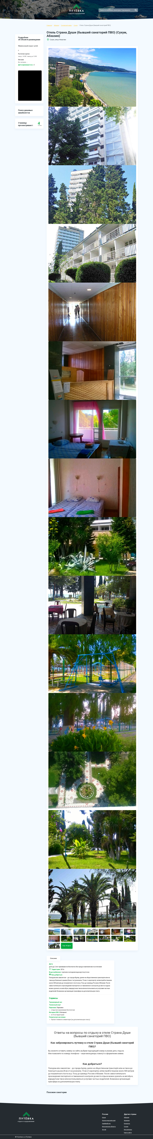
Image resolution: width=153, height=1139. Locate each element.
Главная (49, 25)
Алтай (104, 1129)
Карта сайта (128, 1132)
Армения (127, 1120)
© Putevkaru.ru (20, 1137)
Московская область (109, 1126)
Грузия (126, 1126)
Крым (104, 1117)
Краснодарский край (108, 1120)
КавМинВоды (106, 1123)
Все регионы (128, 1129)
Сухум (76, 25)
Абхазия (56, 25)
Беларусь (127, 1123)
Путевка (29, 1137)
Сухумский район (66, 25)
